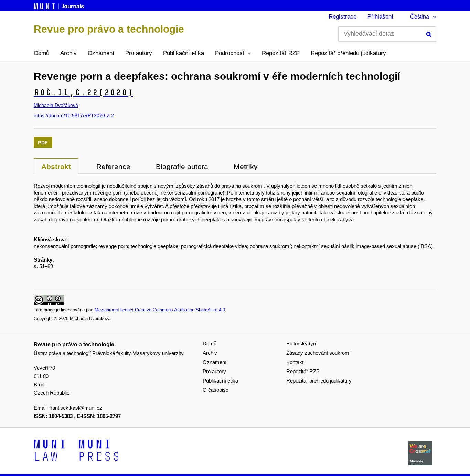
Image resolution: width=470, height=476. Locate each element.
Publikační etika (183, 53)
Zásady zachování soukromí (318, 353)
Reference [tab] (113, 166)
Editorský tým (302, 343)
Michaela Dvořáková (56, 105)
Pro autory (138, 53)
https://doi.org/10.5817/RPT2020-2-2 (74, 115)
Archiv (68, 53)
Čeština (419, 17)
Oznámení (101, 53)
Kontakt (294, 362)
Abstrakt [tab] (56, 166)
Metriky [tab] (246, 166)
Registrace (342, 16)
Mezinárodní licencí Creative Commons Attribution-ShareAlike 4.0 (160, 309)
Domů (41, 53)
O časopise (215, 390)
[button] (233, 53)
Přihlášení (380, 16)
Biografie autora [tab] (182, 166)
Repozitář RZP (281, 53)
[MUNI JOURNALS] (59, 5)
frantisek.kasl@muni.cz (75, 408)
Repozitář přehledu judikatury (348, 53)
